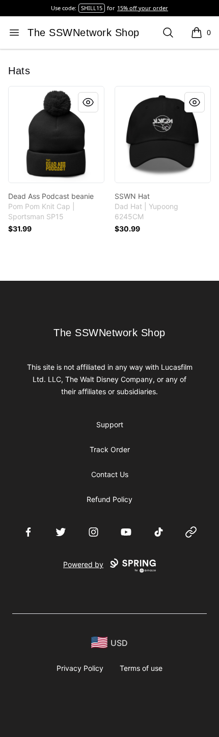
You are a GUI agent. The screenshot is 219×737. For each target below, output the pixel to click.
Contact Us (109, 474)
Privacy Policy (80, 668)
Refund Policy (109, 499)
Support (109, 424)
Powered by (83, 564)
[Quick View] (88, 102)
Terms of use (141, 668)
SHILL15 (91, 8)
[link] (56, 134)
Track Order (110, 449)
